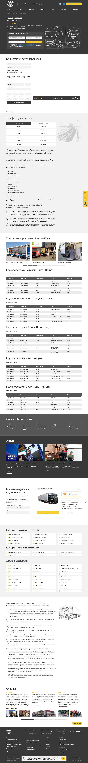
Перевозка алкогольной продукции (33, 745)
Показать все (78, 489)
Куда (27, 35)
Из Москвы (61, 752)
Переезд (8, 751)
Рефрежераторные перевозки (32, 740)
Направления (14, 13)
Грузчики (20, 96)
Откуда (10, 35)
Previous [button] (32, 502)
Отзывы (48, 744)
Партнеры (48, 746)
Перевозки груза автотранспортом (13, 741)
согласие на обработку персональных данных (28, 44)
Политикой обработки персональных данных (25, 45)
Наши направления (30, 749)
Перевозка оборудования (11, 746)
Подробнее (70, 512)
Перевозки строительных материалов (14, 744)
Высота (20, 91)
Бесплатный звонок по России (74, 3)
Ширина (14, 91)
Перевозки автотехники (31, 742)
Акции (47, 748)
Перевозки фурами (63, 739)
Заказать (9, 472)
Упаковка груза (29, 747)
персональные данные (52, 757)
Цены (47, 739)
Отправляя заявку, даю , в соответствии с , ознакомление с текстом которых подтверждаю (25, 45)
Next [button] (86, 502)
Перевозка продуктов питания (12, 748)
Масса (8, 96)
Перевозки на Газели (63, 741)
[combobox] (15, 84)
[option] (59, 502)
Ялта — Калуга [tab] (19, 123)
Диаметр (27, 91)
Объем (14, 96)
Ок (63, 758)
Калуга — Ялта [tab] (43, 123)
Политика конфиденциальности (75, 760)
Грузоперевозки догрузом (11, 739)
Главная (8, 13)
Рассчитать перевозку (19, 102)
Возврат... (27, 96)
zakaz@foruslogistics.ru (23, 3)
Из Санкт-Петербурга (64, 749)
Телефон (10, 40)
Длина (8, 91)
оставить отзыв (77, 723)
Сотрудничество (49, 741)
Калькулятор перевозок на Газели (66, 744)
